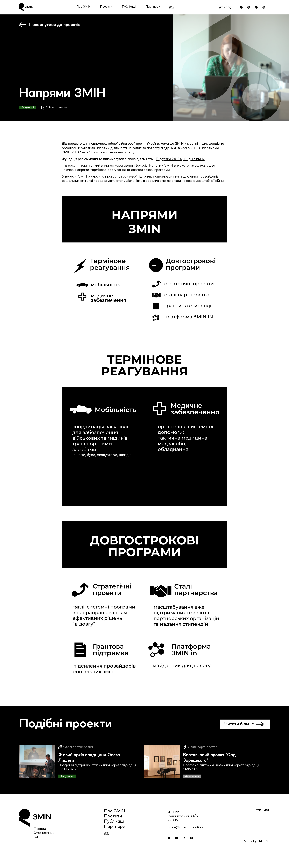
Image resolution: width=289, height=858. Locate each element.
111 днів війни (194, 159)
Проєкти (106, 6)
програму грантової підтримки (129, 176)
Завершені (192, 776)
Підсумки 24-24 (169, 159)
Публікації (129, 6)
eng (228, 7)
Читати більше (239, 724)
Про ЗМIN (114, 811)
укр (221, 7)
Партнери (153, 6)
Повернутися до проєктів (54, 24)
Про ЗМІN (83, 6)
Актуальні (27, 107)
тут (133, 152)
